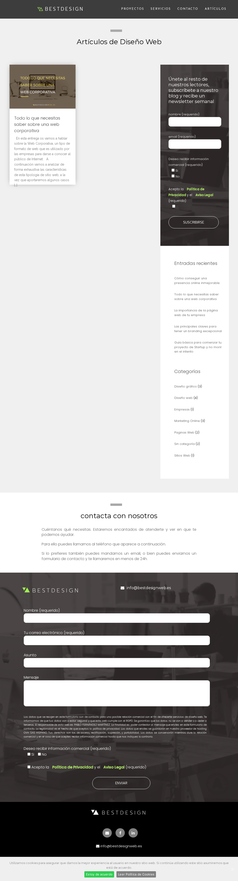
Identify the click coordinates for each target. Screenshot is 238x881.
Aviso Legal (204, 195)
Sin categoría (184, 444)
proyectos (132, 8)
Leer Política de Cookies (136, 874)
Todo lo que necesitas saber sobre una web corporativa (37, 124)
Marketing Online (187, 421)
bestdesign (64, 9)
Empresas (182, 409)
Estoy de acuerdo (99, 874)
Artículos (215, 8)
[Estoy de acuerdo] (232, 869)
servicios (161, 8)
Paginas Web (184, 432)
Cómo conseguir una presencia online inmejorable (197, 280)
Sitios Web (182, 455)
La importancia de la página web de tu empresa (196, 312)
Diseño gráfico (185, 386)
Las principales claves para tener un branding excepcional (198, 328)
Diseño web (183, 398)
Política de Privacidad (73, 767)
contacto (187, 8)
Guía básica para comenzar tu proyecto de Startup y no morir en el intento (198, 347)
